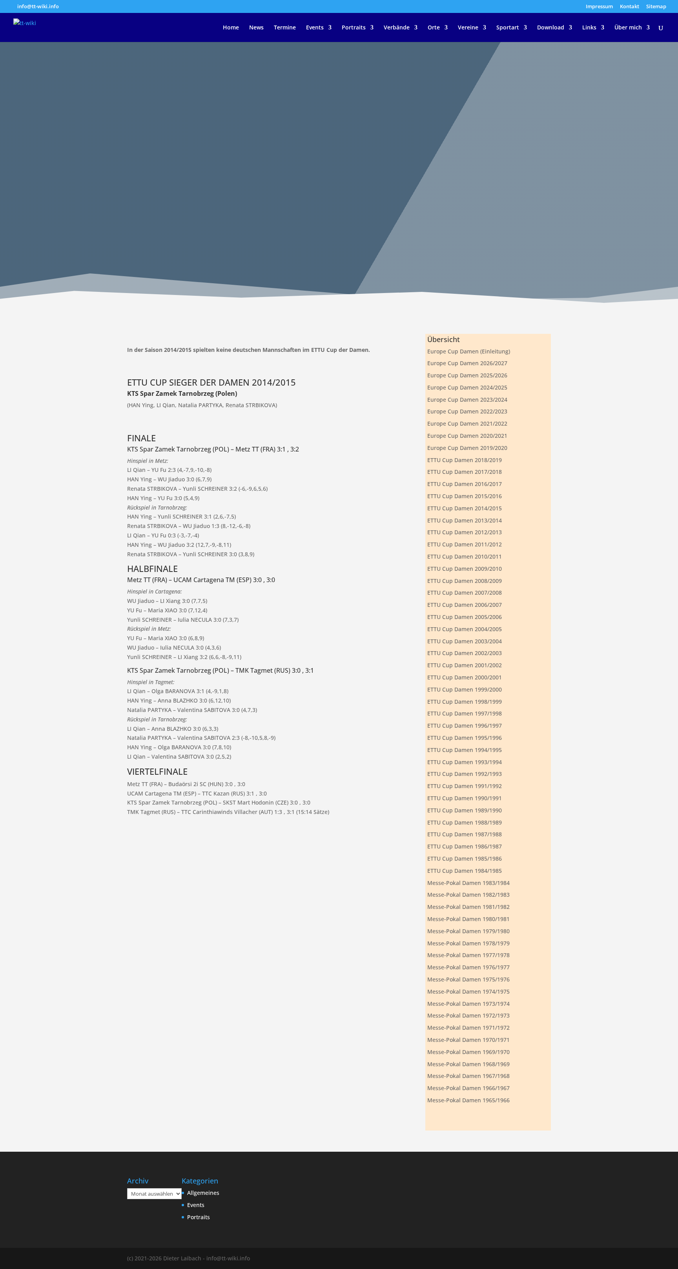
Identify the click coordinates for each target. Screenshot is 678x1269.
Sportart (507, 28)
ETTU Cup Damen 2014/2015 (464, 508)
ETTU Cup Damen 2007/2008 (464, 592)
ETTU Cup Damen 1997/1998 (464, 713)
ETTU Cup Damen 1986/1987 (464, 846)
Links (589, 28)
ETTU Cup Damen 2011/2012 (464, 544)
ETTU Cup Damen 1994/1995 (464, 750)
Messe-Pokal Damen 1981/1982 (468, 906)
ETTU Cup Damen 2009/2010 (464, 568)
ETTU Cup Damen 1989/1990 (464, 810)
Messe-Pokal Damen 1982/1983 (468, 894)
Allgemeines (203, 1192)
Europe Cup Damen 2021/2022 (467, 423)
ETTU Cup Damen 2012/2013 (464, 532)
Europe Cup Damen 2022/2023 (467, 411)
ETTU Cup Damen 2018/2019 (464, 460)
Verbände (397, 28)
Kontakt (629, 7)
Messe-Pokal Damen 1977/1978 (468, 955)
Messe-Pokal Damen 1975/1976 (468, 979)
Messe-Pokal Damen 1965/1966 (468, 1100)
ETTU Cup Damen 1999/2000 (464, 689)
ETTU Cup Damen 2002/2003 (464, 653)
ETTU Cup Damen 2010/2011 (464, 556)
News (256, 28)
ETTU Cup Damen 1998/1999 (464, 701)
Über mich (628, 28)
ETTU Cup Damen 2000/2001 (464, 677)
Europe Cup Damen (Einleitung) (468, 351)
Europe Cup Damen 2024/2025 (467, 387)
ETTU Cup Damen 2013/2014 (464, 520)
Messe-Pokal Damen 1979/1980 (468, 931)
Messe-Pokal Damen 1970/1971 (468, 1039)
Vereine (468, 28)
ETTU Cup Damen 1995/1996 (464, 737)
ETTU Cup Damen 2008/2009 (464, 580)
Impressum (599, 7)
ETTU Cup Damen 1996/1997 (464, 725)
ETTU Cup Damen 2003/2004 (464, 641)
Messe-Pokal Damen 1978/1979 (468, 943)
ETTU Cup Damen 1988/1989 (464, 822)
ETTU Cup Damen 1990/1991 (464, 798)
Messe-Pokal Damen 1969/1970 (468, 1052)
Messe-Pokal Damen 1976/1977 (468, 967)
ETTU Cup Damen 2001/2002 (464, 665)
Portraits (354, 28)
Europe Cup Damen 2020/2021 (467, 435)
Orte (434, 28)
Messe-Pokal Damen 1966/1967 (468, 1088)
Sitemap (656, 7)
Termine (285, 28)
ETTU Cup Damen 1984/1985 (464, 870)
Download (550, 28)
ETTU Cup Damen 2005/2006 (464, 617)
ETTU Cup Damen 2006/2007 (464, 604)
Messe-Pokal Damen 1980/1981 (468, 919)
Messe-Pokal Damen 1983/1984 (468, 883)
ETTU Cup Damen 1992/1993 (464, 773)
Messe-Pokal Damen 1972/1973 (468, 1015)
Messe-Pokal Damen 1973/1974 (468, 1003)
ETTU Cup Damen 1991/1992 (464, 786)
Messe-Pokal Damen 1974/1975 (468, 991)
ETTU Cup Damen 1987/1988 (464, 834)
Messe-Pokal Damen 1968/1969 (468, 1064)
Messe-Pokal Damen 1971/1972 (468, 1027)
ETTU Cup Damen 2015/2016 (464, 496)
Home (231, 28)
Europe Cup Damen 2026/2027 (467, 363)
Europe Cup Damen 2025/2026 (467, 375)
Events (315, 28)
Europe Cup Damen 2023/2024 (467, 399)
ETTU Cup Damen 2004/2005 (464, 629)
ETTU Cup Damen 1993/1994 (464, 762)
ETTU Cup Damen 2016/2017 (464, 484)
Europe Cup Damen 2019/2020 (467, 448)
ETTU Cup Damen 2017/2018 (464, 471)
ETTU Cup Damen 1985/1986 (464, 858)
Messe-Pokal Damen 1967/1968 (468, 1076)
